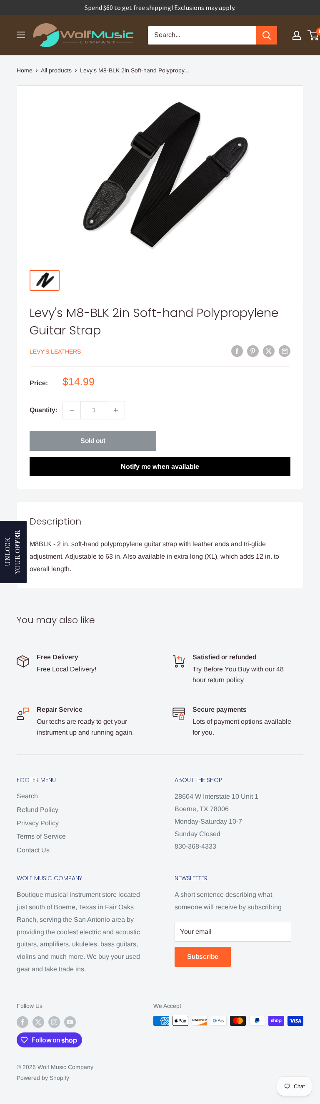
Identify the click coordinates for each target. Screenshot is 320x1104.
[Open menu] (21, 35)
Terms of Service (41, 836)
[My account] (296, 35)
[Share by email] (284, 350)
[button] (13, 552)
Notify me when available (160, 466)
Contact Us (33, 850)
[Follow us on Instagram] (54, 1021)
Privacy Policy (38, 823)
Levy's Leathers (55, 351)
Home (24, 70)
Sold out (92, 440)
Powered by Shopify (43, 1077)
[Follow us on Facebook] (22, 1021)
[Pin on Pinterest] (253, 350)
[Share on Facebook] (237, 350)
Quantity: (44, 409)
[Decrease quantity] (71, 410)
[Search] (266, 35)
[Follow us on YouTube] (70, 1021)
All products (56, 70)
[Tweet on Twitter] (269, 350)
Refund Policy (37, 809)
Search (27, 796)
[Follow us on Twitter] (38, 1021)
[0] (313, 35)
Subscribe (202, 956)
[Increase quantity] (116, 410)
